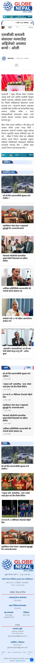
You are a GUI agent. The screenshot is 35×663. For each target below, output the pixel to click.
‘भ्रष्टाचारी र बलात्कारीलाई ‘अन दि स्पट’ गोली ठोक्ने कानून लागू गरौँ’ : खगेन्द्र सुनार (17, 351)
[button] (31, 23)
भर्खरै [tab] (6, 367)
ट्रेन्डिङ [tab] (29, 367)
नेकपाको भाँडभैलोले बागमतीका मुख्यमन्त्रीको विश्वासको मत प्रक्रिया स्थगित (15, 258)
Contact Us (30, 653)
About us (3, 653)
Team (9, 652)
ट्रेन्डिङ (5, 443)
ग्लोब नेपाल (10, 58)
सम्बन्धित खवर (9, 172)
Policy (24, 652)
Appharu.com (20, 661)
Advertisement (16, 652)
